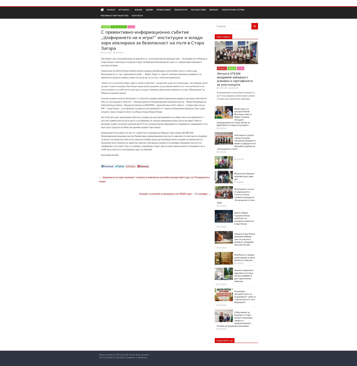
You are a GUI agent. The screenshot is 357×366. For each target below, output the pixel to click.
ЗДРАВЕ (149, 9)
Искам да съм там (119, 27)
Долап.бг (120, 52)
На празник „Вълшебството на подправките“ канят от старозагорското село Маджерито (245, 297)
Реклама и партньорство (114, 15)
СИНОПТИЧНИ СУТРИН (233, 9)
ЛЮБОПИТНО (181, 9)
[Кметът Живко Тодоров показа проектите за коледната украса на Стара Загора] (224, 211)
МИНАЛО (213, 9)
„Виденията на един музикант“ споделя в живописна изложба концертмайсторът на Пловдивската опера (154, 179)
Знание (105, 27)
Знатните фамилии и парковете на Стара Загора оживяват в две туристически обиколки (244, 276)
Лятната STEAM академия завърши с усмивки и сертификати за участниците (235, 79)
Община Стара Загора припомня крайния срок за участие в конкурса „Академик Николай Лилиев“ (244, 239)
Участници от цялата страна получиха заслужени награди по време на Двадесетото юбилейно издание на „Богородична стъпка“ (236, 142)
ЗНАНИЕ (138, 9)
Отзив (131, 27)
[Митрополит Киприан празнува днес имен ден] (224, 172)
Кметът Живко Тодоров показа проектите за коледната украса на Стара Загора (244, 218)
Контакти (137, 15)
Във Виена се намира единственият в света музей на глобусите (244, 257)
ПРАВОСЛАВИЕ (163, 9)
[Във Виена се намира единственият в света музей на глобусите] (224, 253)
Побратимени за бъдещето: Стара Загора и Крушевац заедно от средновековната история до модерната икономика (234, 319)
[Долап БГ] (102, 10)
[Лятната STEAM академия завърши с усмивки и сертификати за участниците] (236, 43)
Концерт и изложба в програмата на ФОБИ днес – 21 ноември (175, 193)
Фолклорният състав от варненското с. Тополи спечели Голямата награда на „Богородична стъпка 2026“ (236, 195)
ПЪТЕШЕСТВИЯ (198, 9)
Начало (111, 9)
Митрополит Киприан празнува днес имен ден (244, 176)
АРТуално (124, 9)
